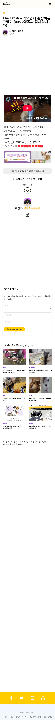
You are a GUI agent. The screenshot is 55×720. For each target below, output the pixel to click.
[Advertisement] (27, 64)
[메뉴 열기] (50, 3)
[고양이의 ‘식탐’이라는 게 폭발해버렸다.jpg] (14, 385)
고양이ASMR (17, 442)
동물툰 (5, 423)
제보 (4, 395)
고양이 (6, 442)
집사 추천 (32, 367)
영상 (4, 367)
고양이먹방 (29, 442)
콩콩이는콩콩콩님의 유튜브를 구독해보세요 (27, 171)
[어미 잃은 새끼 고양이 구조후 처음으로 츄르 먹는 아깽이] (14, 357)
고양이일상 (41, 442)
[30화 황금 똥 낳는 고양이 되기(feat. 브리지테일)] (40, 413)
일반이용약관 (48, 717)
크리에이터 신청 (8, 717)
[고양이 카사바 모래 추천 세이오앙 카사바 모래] (40, 357)
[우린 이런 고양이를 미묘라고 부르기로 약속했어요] (40, 385)
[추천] (27, 190)
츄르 (21, 444)
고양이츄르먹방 (10, 444)
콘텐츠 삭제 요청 (21, 717)
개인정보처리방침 (35, 717)
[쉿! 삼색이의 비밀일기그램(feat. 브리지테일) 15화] (14, 413)
